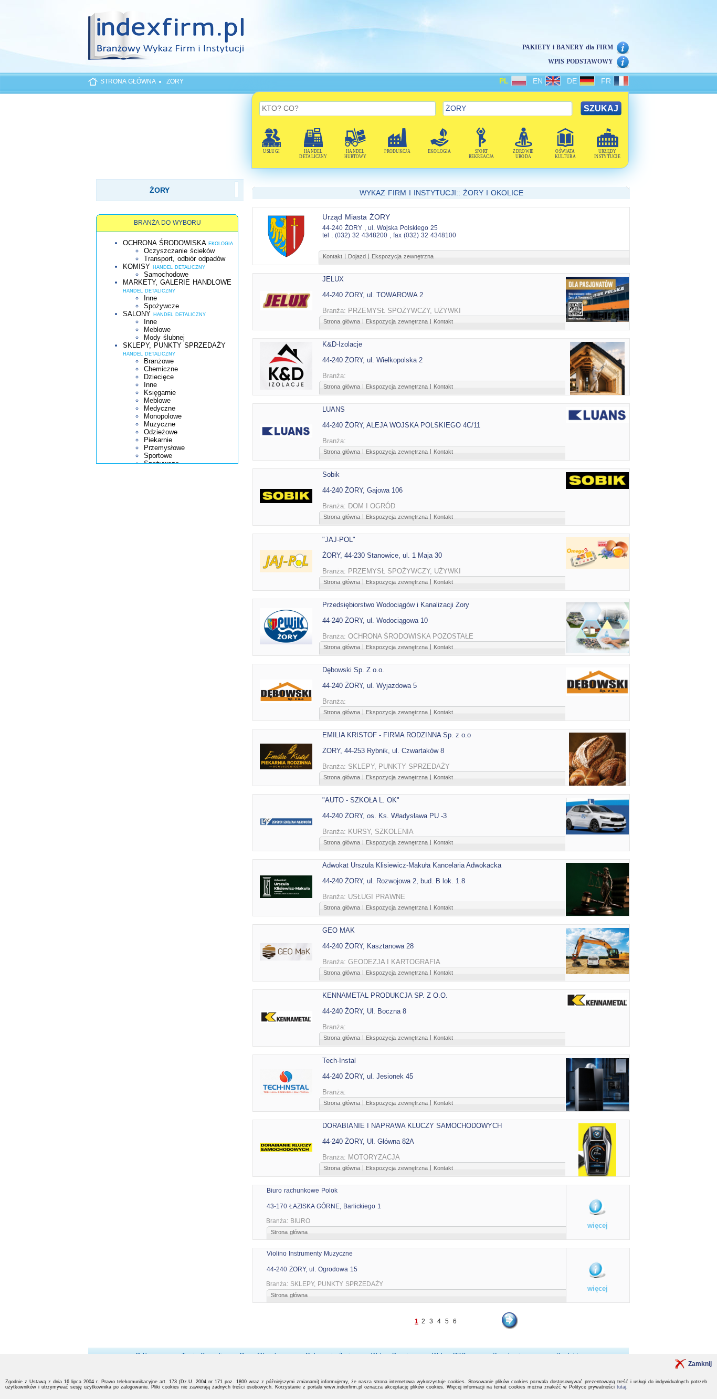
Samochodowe (166, 274)
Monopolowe (163, 416)
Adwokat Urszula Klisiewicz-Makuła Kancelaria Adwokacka (411, 865)
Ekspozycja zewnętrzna (403, 256)
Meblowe (157, 329)
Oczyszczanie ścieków (179, 251)
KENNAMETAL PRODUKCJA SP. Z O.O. (385, 995)
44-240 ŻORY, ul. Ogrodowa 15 (312, 1269)
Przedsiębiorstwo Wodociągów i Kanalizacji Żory (395, 605)
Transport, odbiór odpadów (184, 259)
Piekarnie (158, 440)
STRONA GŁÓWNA (128, 81)
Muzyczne (159, 424)
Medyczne (159, 408)
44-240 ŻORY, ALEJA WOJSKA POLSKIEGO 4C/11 (401, 425)
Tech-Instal (339, 1060)
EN (539, 81)
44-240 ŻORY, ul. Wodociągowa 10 (375, 620)
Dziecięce (159, 377)
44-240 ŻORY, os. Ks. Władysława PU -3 (384, 816)
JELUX (333, 279)
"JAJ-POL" (338, 540)
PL (505, 81)
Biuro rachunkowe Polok (302, 1190)
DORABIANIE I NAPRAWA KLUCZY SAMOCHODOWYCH (412, 1126)
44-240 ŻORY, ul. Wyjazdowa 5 (369, 686)
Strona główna (341, 321)
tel (325, 235)
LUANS (333, 409)
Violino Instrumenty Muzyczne (310, 1253)
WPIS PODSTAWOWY (580, 61)
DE (573, 81)
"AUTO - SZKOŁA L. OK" (360, 800)
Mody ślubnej (164, 337)
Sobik (331, 474)
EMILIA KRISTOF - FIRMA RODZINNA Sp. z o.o (396, 735)
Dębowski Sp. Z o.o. (353, 670)
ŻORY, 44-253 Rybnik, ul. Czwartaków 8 (383, 751)
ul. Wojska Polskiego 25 (403, 228)
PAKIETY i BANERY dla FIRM (567, 47)
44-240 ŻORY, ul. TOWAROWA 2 (372, 295)
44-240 (332, 228)
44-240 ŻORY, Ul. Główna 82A (368, 1141)
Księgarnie (160, 392)
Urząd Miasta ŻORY (356, 217)
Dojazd (357, 256)
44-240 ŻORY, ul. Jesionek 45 (367, 1076)
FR (607, 81)
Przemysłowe (164, 448)
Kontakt (332, 256)
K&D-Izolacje (342, 344)
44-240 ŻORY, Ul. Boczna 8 (364, 1011)
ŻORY (175, 81)
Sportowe (158, 456)
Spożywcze (161, 306)
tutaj (621, 1387)
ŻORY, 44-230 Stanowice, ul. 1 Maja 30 (382, 555)
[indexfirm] (166, 35)
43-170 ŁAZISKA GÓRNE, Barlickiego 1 (324, 1206)
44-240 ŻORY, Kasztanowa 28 (368, 946)
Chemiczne (161, 369)
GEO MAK (338, 930)
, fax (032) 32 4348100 (422, 235)
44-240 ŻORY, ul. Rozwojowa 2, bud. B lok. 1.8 (393, 881)
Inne (150, 298)
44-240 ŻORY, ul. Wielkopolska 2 (372, 360)
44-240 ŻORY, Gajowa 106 (362, 490)
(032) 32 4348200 (361, 235)
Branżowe (159, 361)
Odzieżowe (160, 432)
